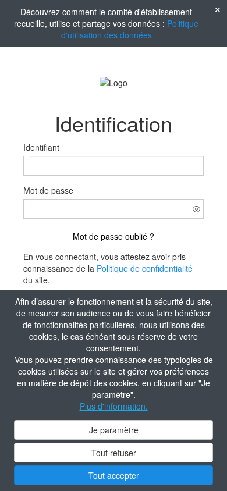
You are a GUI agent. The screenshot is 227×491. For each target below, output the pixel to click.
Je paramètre (114, 430)
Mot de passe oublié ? (113, 236)
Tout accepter (113, 475)
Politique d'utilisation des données (130, 29)
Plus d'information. (114, 406)
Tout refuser (113, 452)
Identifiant (41, 147)
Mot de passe (48, 190)
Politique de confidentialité (145, 268)
